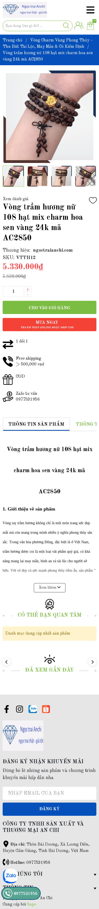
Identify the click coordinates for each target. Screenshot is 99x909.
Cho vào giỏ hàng (49, 308)
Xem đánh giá (16, 199)
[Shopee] (46, 709)
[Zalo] (33, 709)
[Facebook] (7, 710)
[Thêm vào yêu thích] (93, 200)
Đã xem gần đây (49, 670)
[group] (49, 117)
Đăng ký (49, 809)
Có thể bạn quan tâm (50, 615)
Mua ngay (46, 325)
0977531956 (38, 863)
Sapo (31, 904)
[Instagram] (19, 710)
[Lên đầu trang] (84, 884)
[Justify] (66, 26)
